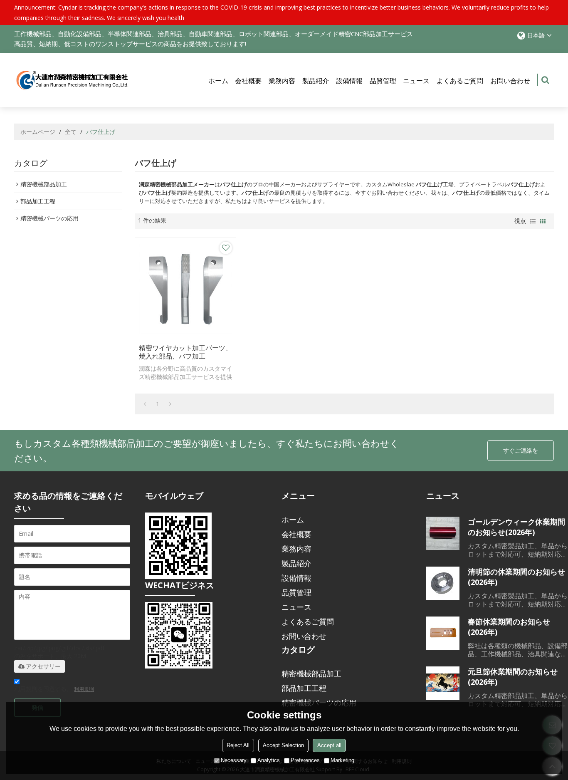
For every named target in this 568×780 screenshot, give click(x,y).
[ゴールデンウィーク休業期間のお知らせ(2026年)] (442, 533)
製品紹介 (315, 80)
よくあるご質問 (460, 80)
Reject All (238, 745)
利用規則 (84, 689)
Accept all (329, 745)
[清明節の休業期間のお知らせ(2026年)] (442, 583)
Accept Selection (283, 745)
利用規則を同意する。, (54, 689)
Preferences (305, 760)
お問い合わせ (510, 80)
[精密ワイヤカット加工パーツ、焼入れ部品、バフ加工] (185, 288)
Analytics (268, 760)
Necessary (234, 760)
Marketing (342, 760)
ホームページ (37, 132)
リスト (533, 221)
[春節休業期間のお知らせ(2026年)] (442, 633)
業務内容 (282, 80)
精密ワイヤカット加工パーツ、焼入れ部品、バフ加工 (185, 352)
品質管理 (383, 80)
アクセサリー (43, 666)
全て (71, 132)
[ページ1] (145, 404)
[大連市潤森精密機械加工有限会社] (72, 80)
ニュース (416, 80)
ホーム (218, 80)
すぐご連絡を (520, 450)
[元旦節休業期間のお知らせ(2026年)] (442, 683)
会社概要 (248, 80)
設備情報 (349, 80)
